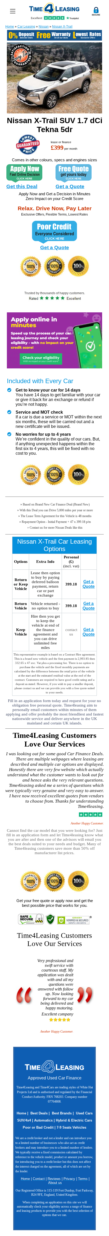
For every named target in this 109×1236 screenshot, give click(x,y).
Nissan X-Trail (62, 26)
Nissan (44, 26)
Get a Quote (70, 186)
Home (9, 26)
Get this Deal (21, 186)
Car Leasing (26, 26)
